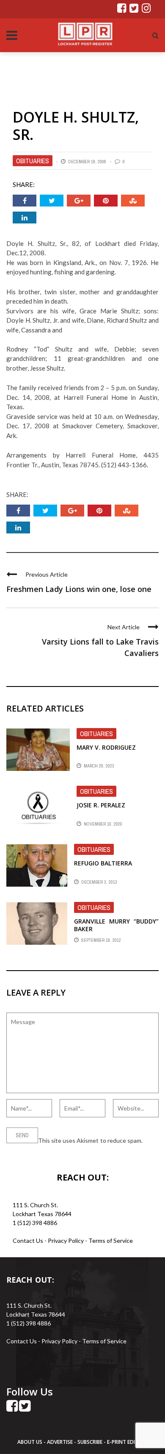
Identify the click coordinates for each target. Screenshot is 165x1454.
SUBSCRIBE (90, 1442)
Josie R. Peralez (101, 805)
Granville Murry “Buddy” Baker (116, 925)
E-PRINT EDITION (127, 1442)
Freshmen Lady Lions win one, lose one (78, 589)
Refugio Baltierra (103, 863)
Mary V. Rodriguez (106, 747)
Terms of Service (110, 1240)
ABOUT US (30, 1442)
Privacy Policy (66, 1240)
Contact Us (28, 1240)
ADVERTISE (60, 1442)
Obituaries (32, 160)
